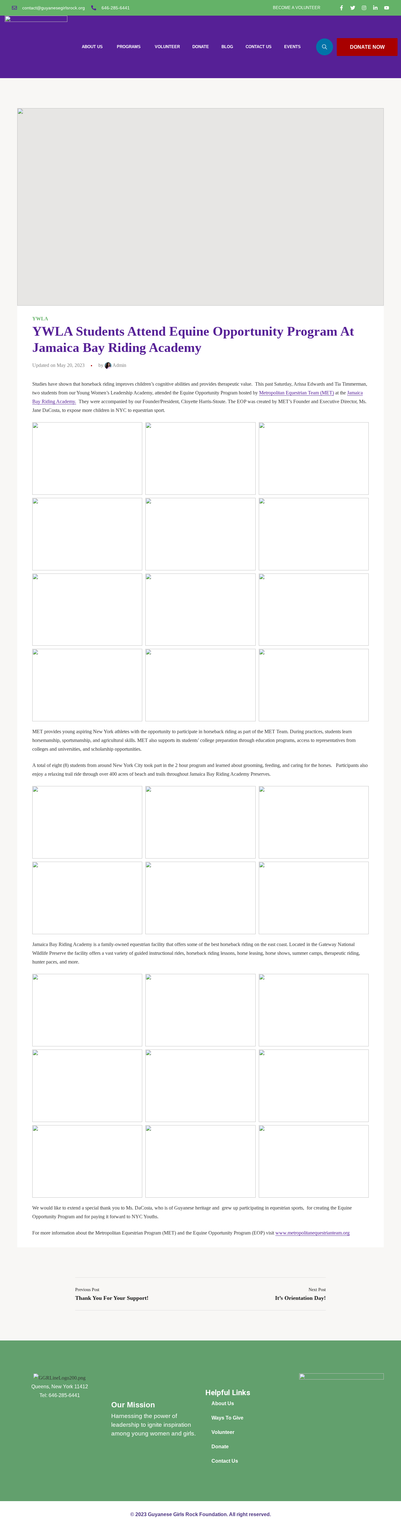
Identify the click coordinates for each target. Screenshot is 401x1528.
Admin (119, 365)
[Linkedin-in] (375, 7)
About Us (222, 1403)
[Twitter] (352, 7)
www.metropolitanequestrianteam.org (312, 1232)
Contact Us (224, 1461)
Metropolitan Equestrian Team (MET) (296, 392)
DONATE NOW (367, 47)
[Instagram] (364, 7)
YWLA (40, 318)
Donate (220, 1446)
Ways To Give (227, 1417)
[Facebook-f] (341, 7)
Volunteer (222, 1432)
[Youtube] (386, 7)
